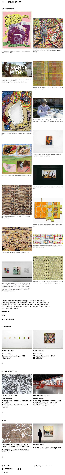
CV (3, 315)
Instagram (18, 469)
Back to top (8, 469)
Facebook (20, 469)
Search (6, 466)
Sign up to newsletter (44, 466)
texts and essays (8, 319)
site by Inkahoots (5, 472)
